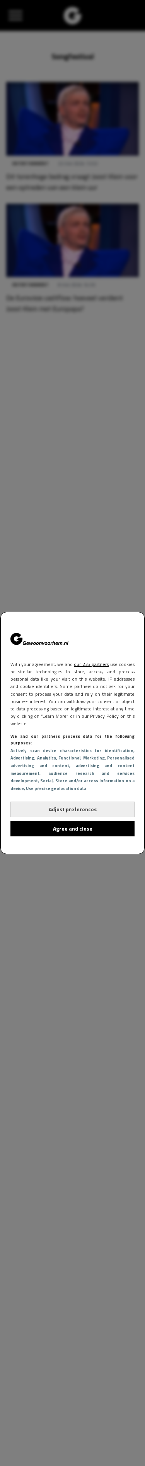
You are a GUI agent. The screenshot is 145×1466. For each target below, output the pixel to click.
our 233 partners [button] (91, 664)
